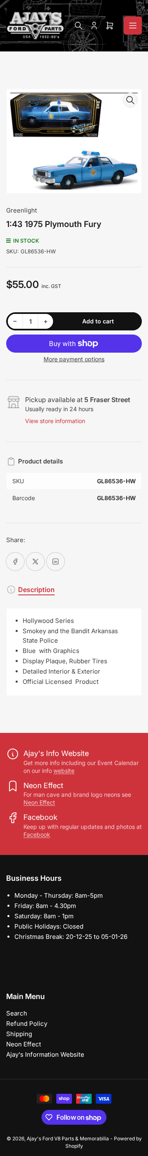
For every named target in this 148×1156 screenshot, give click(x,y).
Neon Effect (39, 802)
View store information (55, 420)
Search (16, 1013)
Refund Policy (26, 1023)
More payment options (74, 359)
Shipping (19, 1034)
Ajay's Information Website (45, 1054)
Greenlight (21, 210)
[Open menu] (133, 25)
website (63, 770)
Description (36, 589)
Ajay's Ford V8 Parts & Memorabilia (68, 1138)
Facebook (36, 834)
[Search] (78, 25)
